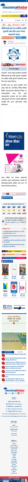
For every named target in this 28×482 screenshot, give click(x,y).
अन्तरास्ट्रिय (14, 454)
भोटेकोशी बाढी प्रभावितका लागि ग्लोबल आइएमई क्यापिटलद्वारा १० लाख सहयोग (13, 246)
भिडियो (14, 472)
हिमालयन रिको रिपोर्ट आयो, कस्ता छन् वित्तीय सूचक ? (14, 376)
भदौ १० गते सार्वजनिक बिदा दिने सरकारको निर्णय (15, 354)
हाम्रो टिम (17, 477)
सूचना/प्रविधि (14, 461)
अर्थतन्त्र (14, 468)
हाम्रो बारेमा (11, 477)
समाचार (14, 444)
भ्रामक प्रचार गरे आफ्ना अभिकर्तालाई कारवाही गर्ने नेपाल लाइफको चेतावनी (15, 371)
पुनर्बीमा (14, 456)
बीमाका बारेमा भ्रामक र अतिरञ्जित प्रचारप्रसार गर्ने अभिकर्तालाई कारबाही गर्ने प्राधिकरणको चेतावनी (15, 363)
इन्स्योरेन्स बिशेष (14, 449)
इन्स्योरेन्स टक (14, 473)
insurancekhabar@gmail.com (15, 221)
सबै (25, 229)
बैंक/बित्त (14, 465)
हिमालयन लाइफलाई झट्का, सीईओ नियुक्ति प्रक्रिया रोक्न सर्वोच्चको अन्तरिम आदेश (14, 367)
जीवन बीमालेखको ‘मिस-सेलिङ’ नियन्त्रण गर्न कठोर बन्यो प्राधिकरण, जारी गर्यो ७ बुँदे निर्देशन (15, 380)
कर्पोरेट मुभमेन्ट (14, 466)
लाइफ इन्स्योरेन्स (14, 446)
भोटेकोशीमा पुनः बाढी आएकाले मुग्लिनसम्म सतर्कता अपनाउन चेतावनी (13, 241)
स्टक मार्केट (14, 459)
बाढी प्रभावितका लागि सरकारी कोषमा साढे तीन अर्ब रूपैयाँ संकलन (13, 237)
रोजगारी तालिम (14, 470)
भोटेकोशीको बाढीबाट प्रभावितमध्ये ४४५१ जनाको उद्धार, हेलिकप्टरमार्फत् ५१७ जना (13, 233)
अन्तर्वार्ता (14, 458)
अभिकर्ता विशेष (14, 452)
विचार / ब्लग (14, 451)
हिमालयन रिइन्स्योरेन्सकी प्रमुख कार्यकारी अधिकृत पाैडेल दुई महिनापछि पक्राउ (15, 359)
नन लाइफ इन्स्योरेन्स (14, 447)
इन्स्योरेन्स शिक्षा (14, 463)
